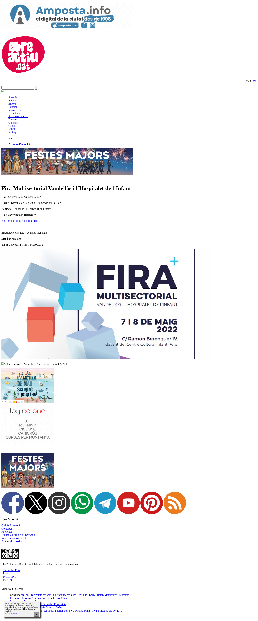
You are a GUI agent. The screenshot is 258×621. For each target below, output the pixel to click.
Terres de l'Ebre (11, 570)
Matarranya (9, 576)
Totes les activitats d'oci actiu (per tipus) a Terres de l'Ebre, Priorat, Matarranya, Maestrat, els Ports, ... (66, 610)
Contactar (6, 528)
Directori (13, 119)
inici (10, 138)
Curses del (38, 597)
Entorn (12, 103)
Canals (12, 125)
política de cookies (11, 613)
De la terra (14, 113)
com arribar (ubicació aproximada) (20, 220)
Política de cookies (11, 541)
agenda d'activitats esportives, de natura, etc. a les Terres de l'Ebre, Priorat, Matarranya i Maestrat (75, 594)
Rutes (11, 128)
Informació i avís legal (13, 538)
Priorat (6, 573)
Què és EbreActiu (11, 525)
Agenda (12, 97)
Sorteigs (12, 132)
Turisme (12, 106)
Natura (12, 100)
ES (255, 81)
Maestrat (7, 579)
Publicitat (6, 531)
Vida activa (14, 109)
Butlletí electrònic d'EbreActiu (18, 534)
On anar (12, 122)
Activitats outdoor (18, 116)
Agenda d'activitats (19, 143)
